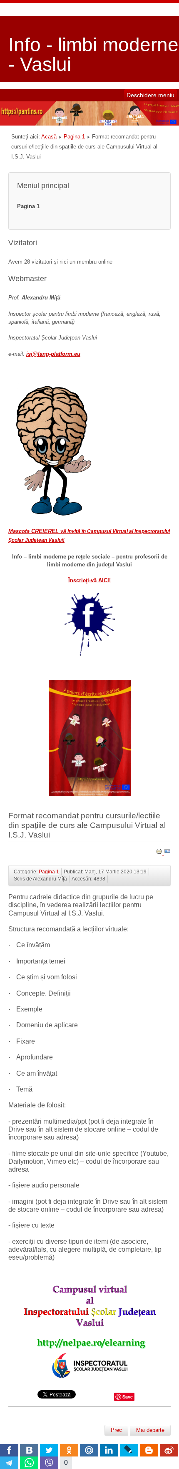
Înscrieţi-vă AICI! (89, 580)
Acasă (49, 136)
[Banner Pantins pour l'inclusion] (89, 124)
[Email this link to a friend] (167, 853)
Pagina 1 (74, 136)
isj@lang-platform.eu (53, 354)
